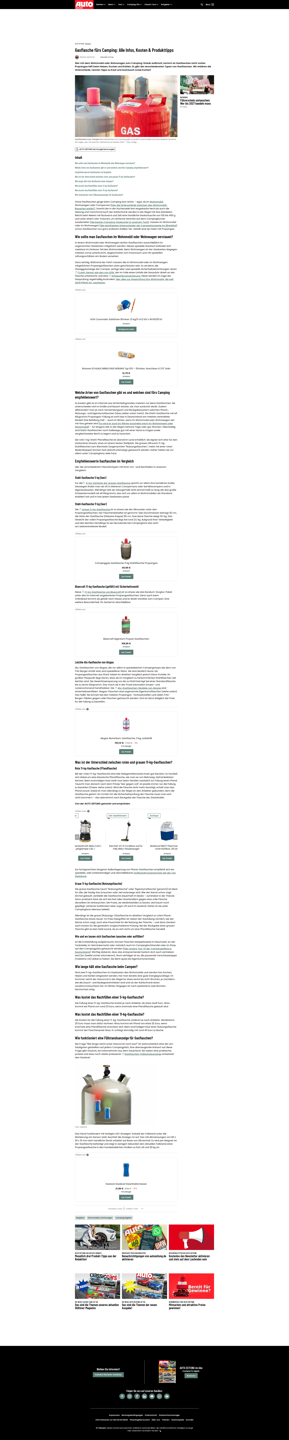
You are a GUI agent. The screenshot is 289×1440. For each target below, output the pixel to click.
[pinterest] (122, 1396)
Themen (165, 1420)
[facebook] (137, 1396)
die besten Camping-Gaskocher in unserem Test (119, 222)
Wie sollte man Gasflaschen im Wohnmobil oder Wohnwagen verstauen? (105, 163)
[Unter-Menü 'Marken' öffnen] (104, 4)
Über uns (156, 1420)
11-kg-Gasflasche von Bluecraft (103, 592)
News (110, 4)
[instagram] (129, 1396)
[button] (126, 175)
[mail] (167, 1396)
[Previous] (77, 837)
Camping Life (133, 4)
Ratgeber (165, 4)
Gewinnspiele (177, 1420)
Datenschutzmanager (169, 1415)
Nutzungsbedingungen (132, 1415)
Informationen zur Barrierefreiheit (112, 1420)
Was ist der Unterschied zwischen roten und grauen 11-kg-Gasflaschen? (105, 176)
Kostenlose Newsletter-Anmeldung (108, 1374)
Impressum (114, 1415)
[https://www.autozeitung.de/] (84, 4)
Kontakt (189, 1420)
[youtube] (152, 1396)
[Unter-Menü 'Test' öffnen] (123, 4)
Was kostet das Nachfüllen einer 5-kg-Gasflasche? (96, 185)
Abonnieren (191, 1375)
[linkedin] (144, 1396)
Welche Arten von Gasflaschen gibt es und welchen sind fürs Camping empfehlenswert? (112, 167)
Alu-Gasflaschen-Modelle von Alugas (140, 688)
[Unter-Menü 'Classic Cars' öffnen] (157, 4)
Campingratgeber (124, 1217)
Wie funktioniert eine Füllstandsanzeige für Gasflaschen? (99, 194)
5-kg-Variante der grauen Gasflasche (108, 483)
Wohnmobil (156, 201)
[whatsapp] (159, 1396)
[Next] (175, 837)
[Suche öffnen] (202, 4)
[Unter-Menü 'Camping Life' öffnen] (141, 4)
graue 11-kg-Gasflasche (96, 509)
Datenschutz (151, 1415)
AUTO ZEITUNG (79, 44)
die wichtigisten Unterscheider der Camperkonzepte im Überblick (138, 225)
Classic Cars (150, 4)
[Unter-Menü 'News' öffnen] (114, 4)
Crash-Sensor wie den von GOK (96, 272)
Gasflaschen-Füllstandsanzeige (143, 1054)
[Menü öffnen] (212, 4)
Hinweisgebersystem (140, 1420)
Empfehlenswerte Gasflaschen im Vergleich (93, 172)
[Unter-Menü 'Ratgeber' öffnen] (171, 4)
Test (120, 4)
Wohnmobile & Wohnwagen (100, 1217)
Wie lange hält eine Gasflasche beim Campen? (94, 181)
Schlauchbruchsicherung (126, 275)
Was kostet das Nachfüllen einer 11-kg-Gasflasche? (96, 190)
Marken (99, 4)
